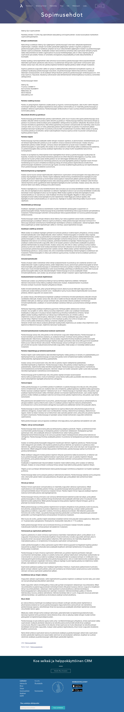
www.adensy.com (27, 95)
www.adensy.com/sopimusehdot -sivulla (66, 35)
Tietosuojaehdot (30, 643)
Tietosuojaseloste (36, 647)
